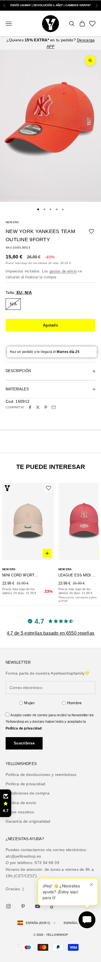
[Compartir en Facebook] (30, 407)
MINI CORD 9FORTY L (20, 575)
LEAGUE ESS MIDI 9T (77, 575)
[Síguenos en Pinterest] (23, 906)
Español (71, 923)
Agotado (50, 325)
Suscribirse (24, 743)
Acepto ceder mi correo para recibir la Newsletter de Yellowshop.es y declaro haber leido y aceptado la (50, 721)
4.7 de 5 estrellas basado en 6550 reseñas (50, 633)
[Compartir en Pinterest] (45, 407)
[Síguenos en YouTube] (37, 906)
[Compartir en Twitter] (38, 407)
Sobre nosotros (20, 812)
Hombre (74, 703)
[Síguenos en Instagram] (8, 906)
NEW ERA (12, 222)
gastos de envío (63, 271)
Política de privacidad (24, 728)
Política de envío (21, 802)
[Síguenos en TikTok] (52, 906)
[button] (5, 803)
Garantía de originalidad (28, 821)
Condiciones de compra (27, 793)
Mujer (29, 703)
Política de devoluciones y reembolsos (41, 774)
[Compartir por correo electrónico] (53, 407)
